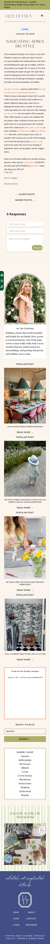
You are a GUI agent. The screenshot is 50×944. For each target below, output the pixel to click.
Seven (16, 92)
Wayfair (25, 795)
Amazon (25, 756)
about (31, 912)
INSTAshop (31, 925)
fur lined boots (24, 131)
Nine (30, 92)
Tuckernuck (29, 162)
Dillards (25, 767)
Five (6, 92)
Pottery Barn (25, 783)
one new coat (35, 141)
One (6, 89)
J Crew (25, 771)
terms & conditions (30, 938)
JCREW (35, 166)
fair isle (39, 127)
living (16, 925)
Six (11, 92)
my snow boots (10, 113)
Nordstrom (25, 779)
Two (11, 89)
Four (41, 89)
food (16, 919)
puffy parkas (29, 127)
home (16, 912)
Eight (23, 92)
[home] (21, 15)
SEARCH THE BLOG (25, 725)
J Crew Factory (25, 775)
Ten (35, 92)
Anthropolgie (25, 760)
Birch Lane (25, 764)
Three (17, 89)
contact (31, 919)
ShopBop (25, 787)
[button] (42, 16)
